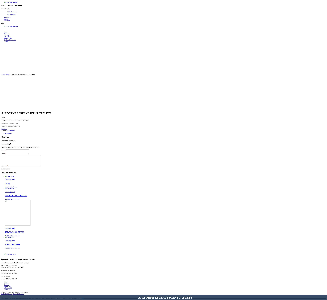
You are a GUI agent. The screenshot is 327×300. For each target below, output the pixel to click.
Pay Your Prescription (10, 40)
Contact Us (7, 41)
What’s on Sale (8, 38)
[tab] (165, 133)
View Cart (7, 20)
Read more (14, 187)
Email (4, 153)
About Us (6, 33)
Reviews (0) (8, 133)
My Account (7, 17)
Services (6, 35)
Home (5, 32)
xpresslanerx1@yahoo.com (8, 270)
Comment (5, 166)
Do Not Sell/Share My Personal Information (12, 294)
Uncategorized (11, 130)
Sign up (6, 19)
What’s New (7, 37)
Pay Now (4, 129)
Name (4, 150)
